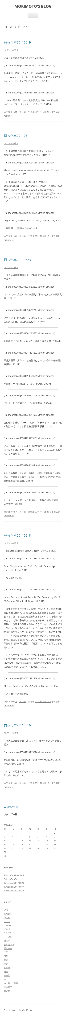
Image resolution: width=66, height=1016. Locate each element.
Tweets (7, 913)
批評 (6, 963)
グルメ (7, 929)
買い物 (22, 111)
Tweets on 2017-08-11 (14, 886)
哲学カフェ (9, 944)
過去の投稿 (11, 807)
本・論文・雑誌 (11, 983)
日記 (6, 971)
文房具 (7, 967)
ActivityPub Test (11, 879)
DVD (6, 909)
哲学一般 (8, 948)
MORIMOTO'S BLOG (33, 6)
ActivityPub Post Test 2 (15, 875)
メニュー (33, 15)
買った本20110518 (17, 535)
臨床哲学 (8, 986)
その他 (7, 917)
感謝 (6, 960)
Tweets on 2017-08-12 (14, 882)
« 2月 (6, 855)
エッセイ (8, 925)
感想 (6, 956)
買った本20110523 (17, 260)
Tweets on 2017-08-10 (14, 890)
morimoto (9, 115)
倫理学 (7, 940)
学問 (6, 952)
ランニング (9, 933)
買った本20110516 (17, 725)
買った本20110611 (17, 135)
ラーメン (8, 936)
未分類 (7, 975)
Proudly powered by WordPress (18, 1010)
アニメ (7, 921)
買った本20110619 (17, 42)
